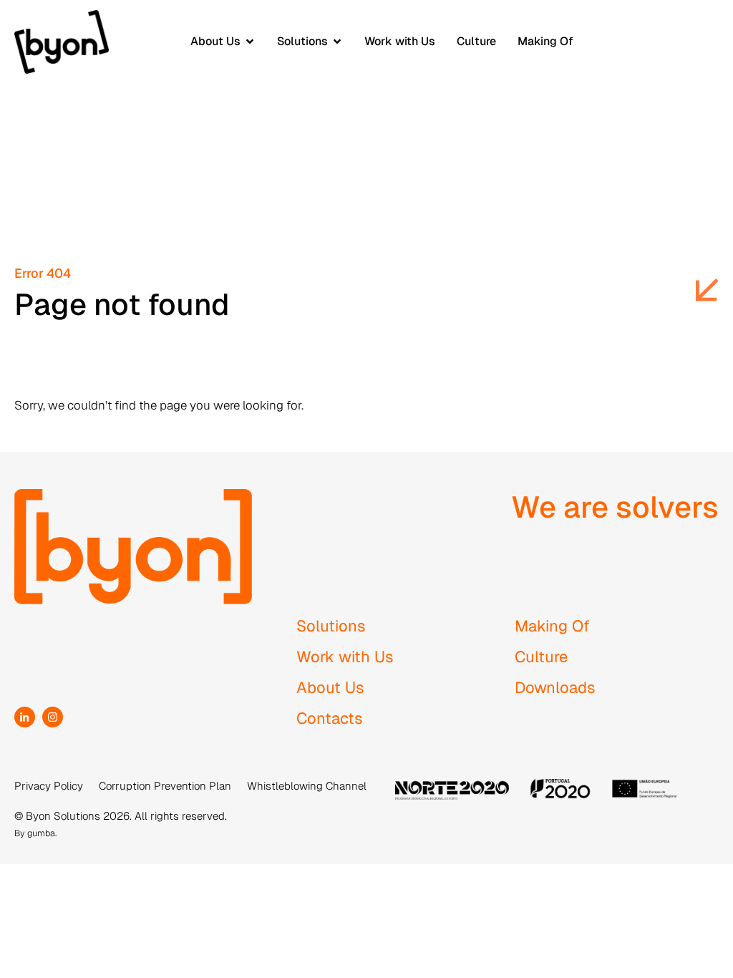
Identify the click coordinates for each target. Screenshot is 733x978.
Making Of (552, 626)
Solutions (331, 626)
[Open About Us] (250, 41)
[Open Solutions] (337, 41)
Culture (541, 657)
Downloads (555, 687)
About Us (330, 687)
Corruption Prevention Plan (165, 786)
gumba (41, 833)
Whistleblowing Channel (306, 786)
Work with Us (345, 657)
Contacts (329, 718)
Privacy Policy (48, 786)
